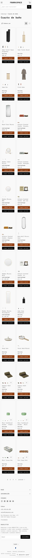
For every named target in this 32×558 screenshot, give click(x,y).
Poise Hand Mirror (24, 348)
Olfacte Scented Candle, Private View (23, 125)
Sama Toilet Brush (24, 50)
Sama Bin (5, 87)
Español (15, 544)
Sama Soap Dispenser (21, 311)
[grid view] (26, 23)
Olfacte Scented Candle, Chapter (7, 237)
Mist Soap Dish (22, 460)
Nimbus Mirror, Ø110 (7, 274)
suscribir (25, 537)
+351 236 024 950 (6, 509)
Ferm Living (4, 53)
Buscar (9, 551)
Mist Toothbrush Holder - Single (7, 423)
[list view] (29, 23)
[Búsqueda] (29, 7)
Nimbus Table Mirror (6, 162)
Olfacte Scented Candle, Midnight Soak (23, 162)
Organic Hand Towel (6, 386)
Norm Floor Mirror (8, 124)
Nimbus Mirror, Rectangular (7, 311)
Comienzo (3, 13)
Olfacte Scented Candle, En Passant (23, 274)
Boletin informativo (19, 551)
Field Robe (21, 87)
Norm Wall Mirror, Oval (24, 237)
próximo (21, 479)
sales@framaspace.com (7, 512)
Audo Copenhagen (6, 128)
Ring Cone (5, 348)
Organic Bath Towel (22, 386)
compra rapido (8, 58)
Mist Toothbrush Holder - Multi (23, 423)
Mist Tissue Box (7, 460)
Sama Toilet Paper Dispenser (8, 50)
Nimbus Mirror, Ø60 (7, 199)
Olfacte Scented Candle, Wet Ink (23, 199)
